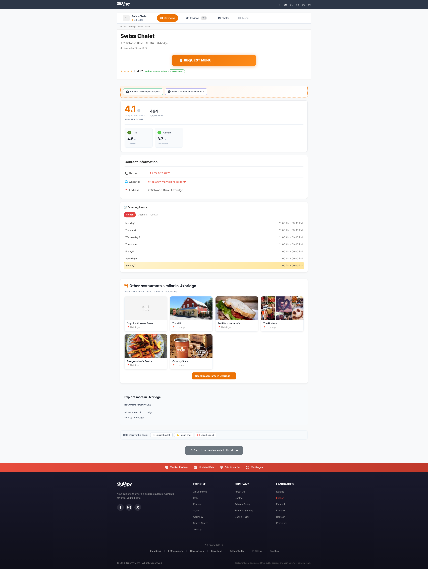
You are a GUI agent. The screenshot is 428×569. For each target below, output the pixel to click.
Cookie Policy (242, 516)
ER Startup (256, 551)
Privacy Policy (242, 504)
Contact (239, 498)
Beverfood (216, 551)
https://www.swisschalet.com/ (167, 181)
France (197, 504)
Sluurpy (197, 529)
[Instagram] (129, 507)
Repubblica (155, 551)
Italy (195, 498)
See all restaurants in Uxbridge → (214, 375)
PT (309, 4)
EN (285, 4)
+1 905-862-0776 (159, 173)
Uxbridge (132, 26)
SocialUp (274, 551)
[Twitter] (137, 507)
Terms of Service (244, 510)
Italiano (280, 491)
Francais (280, 510)
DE (303, 4)
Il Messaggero (175, 551)
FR (297, 4)
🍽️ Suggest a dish (161, 435)
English (280, 498)
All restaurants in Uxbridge (138, 412)
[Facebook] (120, 507)
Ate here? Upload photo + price (145, 91)
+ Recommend (176, 71)
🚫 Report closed (205, 435)
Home (123, 26)
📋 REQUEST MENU (195, 60)
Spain (196, 510)
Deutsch (280, 516)
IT (279, 4)
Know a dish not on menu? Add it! (188, 91)
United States (200, 523)
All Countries (200, 491)
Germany (198, 516)
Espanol (280, 504)
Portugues (281, 523)
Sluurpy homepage (134, 417)
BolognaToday (237, 551)
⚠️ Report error (183, 435)
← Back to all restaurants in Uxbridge (214, 450)
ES (291, 4)
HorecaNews (197, 551)
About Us (240, 491)
